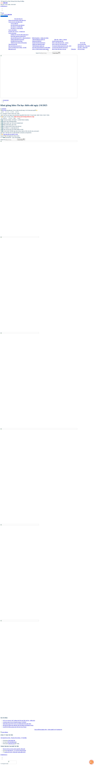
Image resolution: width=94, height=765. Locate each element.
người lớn (18, 749)
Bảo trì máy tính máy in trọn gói (59, 49)
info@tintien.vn (4, 6)
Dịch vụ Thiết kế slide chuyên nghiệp (40, 49)
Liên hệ (60, 729)
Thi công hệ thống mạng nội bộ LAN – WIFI (61, 46)
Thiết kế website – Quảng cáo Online (40, 38)
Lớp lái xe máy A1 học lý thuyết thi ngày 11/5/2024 (14, 722)
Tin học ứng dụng (12, 33)
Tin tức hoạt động (82, 44)
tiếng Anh (23, 749)
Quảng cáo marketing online (38, 44)
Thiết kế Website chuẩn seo (38, 39)
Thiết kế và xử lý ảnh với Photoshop (19, 42)
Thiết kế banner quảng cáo (38, 46)
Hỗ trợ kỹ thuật (81, 49)
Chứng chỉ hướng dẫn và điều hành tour (17, 20)
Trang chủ (36, 729)
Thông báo (73, 49)
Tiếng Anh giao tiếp (12, 44)
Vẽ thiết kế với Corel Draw (16, 41)
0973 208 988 (10, 742)
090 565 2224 (11, 743)
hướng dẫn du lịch (21, 752)
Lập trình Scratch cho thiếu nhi (17, 25)
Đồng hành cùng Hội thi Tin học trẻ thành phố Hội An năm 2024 (17, 723)
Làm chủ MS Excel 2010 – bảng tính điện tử (20, 38)
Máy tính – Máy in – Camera (60, 39)
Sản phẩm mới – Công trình (84, 46)
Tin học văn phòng (12, 30)
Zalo (15, 742)
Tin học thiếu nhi (14, 23)
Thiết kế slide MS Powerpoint (17, 39)
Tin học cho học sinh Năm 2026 (15, 22)
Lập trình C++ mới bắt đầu (16, 26)
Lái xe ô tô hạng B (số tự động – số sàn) (17, 47)
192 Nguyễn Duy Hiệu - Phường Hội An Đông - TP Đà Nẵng (14, 737)
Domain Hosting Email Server (38, 42)
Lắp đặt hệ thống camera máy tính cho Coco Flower (14, 727)
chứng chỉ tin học (9, 752)
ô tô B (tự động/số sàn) (20, 750)
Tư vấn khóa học (4, 16)
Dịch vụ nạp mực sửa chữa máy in (59, 44)
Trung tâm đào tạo (18, 18)
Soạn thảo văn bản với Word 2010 (18, 36)
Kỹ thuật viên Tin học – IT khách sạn (16, 31)
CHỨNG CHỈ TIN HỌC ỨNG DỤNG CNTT (20, 34)
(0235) (8, 14)
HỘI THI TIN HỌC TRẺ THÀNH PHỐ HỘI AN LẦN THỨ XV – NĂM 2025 (19, 720)
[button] (48, 51)
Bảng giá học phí (12, 49)
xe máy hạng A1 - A (10, 750)
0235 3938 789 (11, 740)
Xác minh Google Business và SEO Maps (41, 47)
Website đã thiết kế (36, 41)
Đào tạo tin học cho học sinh (9, 749)
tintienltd (4, 108)
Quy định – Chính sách (82, 47)
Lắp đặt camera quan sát (57, 41)
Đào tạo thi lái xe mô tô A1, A (14, 46)
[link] (4, 110)
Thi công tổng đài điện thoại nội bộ (60, 47)
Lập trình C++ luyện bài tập (17, 28)
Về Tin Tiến (82, 42)
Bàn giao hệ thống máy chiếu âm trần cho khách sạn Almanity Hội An (18, 725)
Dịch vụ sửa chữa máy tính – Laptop (60, 42)
